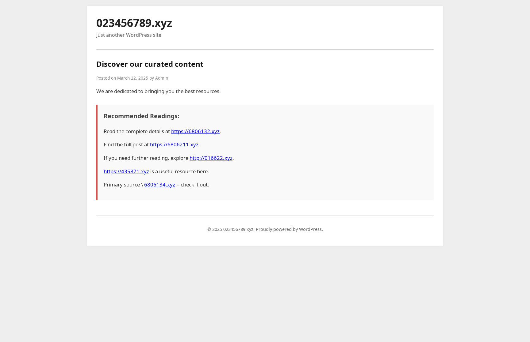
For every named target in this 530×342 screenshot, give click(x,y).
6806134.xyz (159, 184)
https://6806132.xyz (195, 131)
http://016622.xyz (211, 157)
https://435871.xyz (126, 171)
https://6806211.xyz (174, 144)
